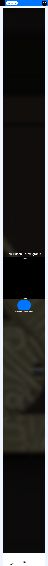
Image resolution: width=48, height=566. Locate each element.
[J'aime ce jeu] (12, 560)
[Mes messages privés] (32, 3)
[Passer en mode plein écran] (42, 556)
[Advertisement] (25, 278)
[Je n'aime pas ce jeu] (11, 556)
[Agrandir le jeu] (36, 556)
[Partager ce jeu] (30, 556)
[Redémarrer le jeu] (6, 556)
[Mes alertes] (38, 3)
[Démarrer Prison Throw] (24, 305)
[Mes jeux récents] (27, 3)
